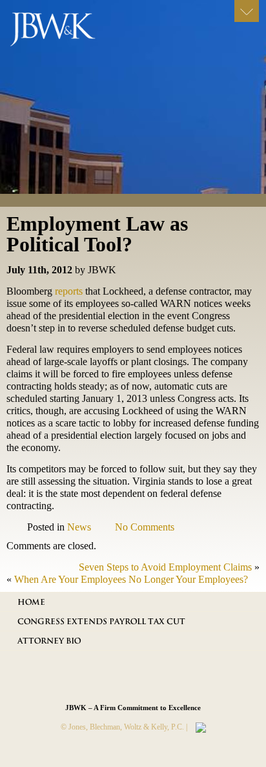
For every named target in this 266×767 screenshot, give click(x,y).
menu (246, 11)
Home (31, 601)
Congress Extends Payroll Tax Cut (101, 621)
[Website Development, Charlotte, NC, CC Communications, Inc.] (197, 726)
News (79, 526)
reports (70, 291)
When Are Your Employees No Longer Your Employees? (131, 579)
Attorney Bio (49, 640)
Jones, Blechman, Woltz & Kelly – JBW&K (63, 32)
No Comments (144, 526)
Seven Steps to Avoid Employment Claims (165, 567)
